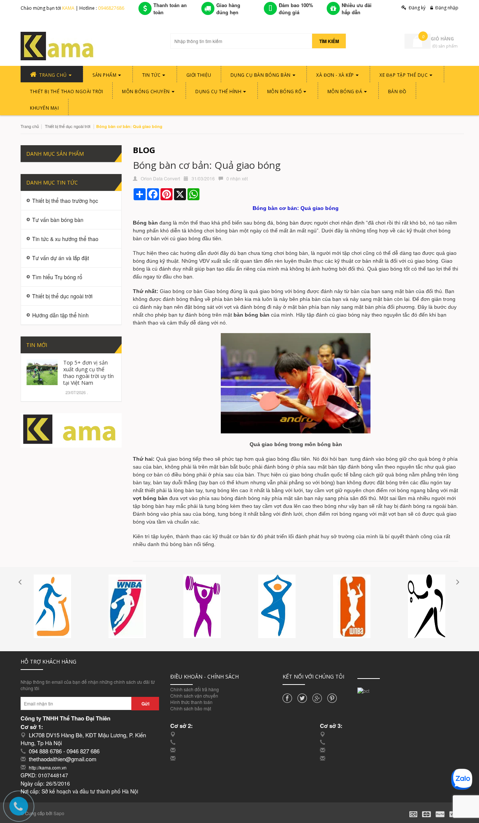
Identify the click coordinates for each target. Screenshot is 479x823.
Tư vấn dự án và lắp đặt (60, 258)
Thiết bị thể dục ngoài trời (67, 126)
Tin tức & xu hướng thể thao (65, 239)
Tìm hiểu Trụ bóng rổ (57, 277)
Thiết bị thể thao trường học (65, 200)
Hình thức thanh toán (191, 702)
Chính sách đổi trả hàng (194, 689)
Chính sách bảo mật (190, 708)
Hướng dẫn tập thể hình (60, 315)
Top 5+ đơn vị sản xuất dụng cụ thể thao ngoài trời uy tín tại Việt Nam (88, 372)
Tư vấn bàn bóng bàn (57, 219)
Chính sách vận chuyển (194, 695)
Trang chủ (30, 126)
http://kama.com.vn (48, 767)
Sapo (59, 813)
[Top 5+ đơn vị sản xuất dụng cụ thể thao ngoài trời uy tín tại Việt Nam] (42, 371)
